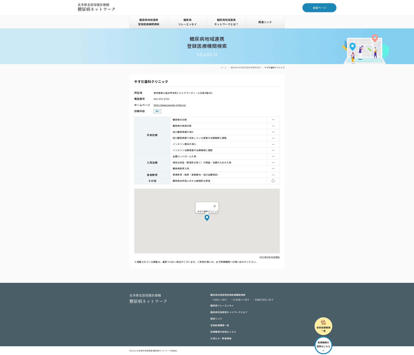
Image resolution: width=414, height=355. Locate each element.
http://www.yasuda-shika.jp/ (170, 105)
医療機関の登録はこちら (223, 331)
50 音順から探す (241, 299)
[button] (207, 218)
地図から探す (220, 299)
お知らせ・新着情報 (220, 338)
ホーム (224, 67)
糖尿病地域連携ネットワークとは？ (226, 22)
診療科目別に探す (264, 299)
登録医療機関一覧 (219, 325)
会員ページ (319, 8)
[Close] (214, 206)
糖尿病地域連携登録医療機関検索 (246, 67)
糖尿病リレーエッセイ (187, 22)
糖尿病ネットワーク (97, 7)
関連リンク (265, 22)
